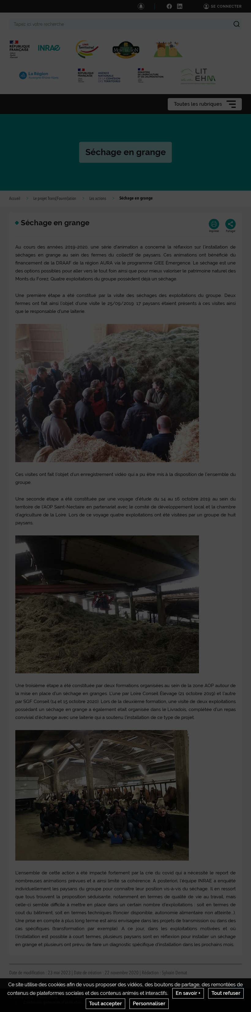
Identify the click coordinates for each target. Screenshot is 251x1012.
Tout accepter (105, 1003)
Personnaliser (149, 1003)
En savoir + (188, 993)
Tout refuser (226, 993)
